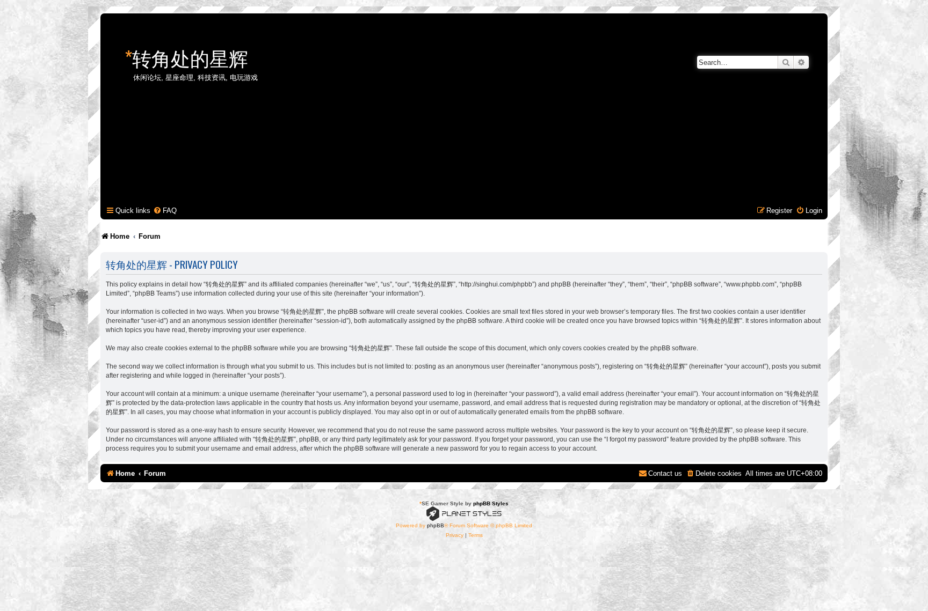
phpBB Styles (491, 503)
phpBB (435, 525)
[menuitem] (165, 210)
